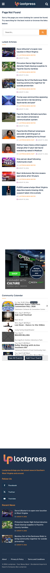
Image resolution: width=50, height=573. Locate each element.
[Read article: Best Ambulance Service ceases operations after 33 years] (8, 176)
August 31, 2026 (23, 58)
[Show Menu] (3, 4)
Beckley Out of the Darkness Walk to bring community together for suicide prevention (32, 83)
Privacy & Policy (17, 559)
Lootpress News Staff (27, 140)
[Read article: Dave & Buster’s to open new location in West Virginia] (8, 52)
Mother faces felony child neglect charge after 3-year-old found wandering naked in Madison (32, 148)
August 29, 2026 (23, 182)
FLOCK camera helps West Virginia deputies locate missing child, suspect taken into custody (32, 190)
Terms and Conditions (36, 559)
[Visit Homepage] (25, 4)
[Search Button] (46, 4)
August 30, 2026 (23, 168)
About (4, 559)
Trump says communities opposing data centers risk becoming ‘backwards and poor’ (32, 100)
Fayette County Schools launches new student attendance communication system (32, 117)
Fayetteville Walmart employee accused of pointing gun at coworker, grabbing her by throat (31, 134)
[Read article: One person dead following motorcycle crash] (8, 162)
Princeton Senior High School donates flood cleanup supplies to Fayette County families (32, 66)
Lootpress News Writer (27, 55)
